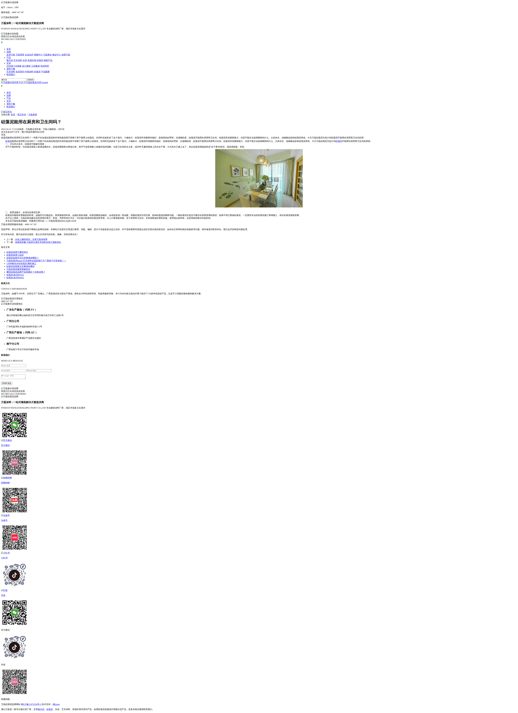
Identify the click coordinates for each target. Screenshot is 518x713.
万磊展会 (47, 55)
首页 (8, 49)
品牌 (8, 52)
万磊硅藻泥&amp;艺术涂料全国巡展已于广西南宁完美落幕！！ (36, 261)
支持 (8, 63)
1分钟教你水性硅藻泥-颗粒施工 (21, 263)
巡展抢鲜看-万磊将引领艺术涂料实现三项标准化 (38, 242)
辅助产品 (48, 60)
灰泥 (25, 60)
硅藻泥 (40, 60)
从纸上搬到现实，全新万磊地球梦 (31, 239)
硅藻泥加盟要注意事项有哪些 (20, 266)
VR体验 (17, 66)
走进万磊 (10, 55)
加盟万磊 (66, 55)
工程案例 (35, 66)
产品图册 (45, 72)
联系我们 (10, 74)
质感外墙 (32, 60)
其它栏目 (21, 114)
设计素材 (26, 66)
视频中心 (38, 55)
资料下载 (10, 69)
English (44, 82)
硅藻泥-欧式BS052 (15, 278)
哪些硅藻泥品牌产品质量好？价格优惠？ (25, 272)
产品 (8, 57)
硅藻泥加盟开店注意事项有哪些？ (22, 258)
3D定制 (9, 66)
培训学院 (44, 66)
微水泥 (9, 60)
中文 (21, 82)
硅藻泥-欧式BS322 (15, 275)
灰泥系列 (20, 72)
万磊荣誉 (20, 55)
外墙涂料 (29, 72)
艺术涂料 (17, 60)
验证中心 (56, 55)
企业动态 (29, 55)
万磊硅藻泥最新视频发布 (18, 269)
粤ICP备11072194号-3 (31, 704)
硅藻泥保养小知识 (15, 255)
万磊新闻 (32, 114)
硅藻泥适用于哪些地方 (17, 252)
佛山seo (56, 704)
